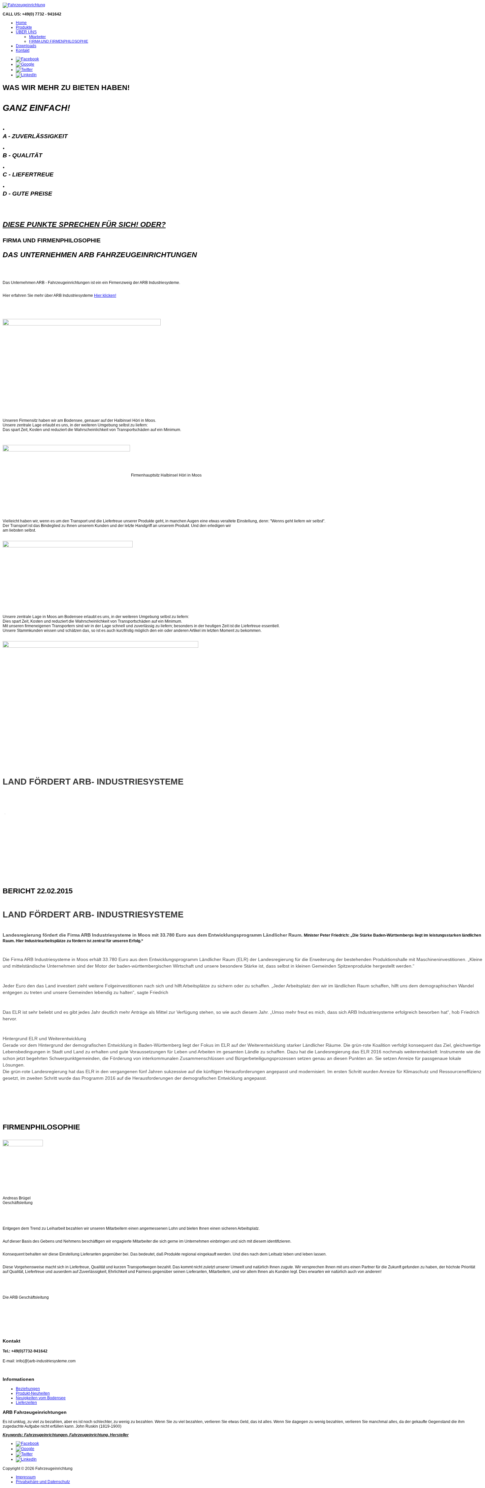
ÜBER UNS (26, 32)
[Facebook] (27, 59)
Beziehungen (28, 1388)
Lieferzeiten (26, 1402)
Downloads (26, 46)
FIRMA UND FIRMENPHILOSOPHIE (58, 41)
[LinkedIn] (26, 75)
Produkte (24, 27)
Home (21, 22)
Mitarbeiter (37, 37)
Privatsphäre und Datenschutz (43, 1481)
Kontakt (22, 50)
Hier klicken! (105, 295)
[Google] (25, 64)
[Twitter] (24, 69)
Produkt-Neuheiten (33, 1393)
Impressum (26, 1477)
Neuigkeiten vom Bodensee (41, 1398)
